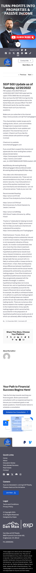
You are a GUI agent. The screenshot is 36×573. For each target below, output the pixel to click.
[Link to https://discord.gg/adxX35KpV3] (18, 53)
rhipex (14, 517)
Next (29, 74)
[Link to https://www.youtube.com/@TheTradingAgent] (26, 53)
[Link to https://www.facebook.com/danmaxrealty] (6, 53)
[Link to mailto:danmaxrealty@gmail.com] (18, 55)
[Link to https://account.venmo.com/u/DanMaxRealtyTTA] (22, 50)
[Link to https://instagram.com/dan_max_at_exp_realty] (10, 53)
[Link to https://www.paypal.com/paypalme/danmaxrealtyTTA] (25, 50)
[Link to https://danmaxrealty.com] (22, 53)
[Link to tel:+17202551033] (30, 53)
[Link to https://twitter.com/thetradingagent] (14, 53)
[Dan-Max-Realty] (18, 520)
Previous (23, 74)
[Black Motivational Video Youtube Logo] (7, 58)
